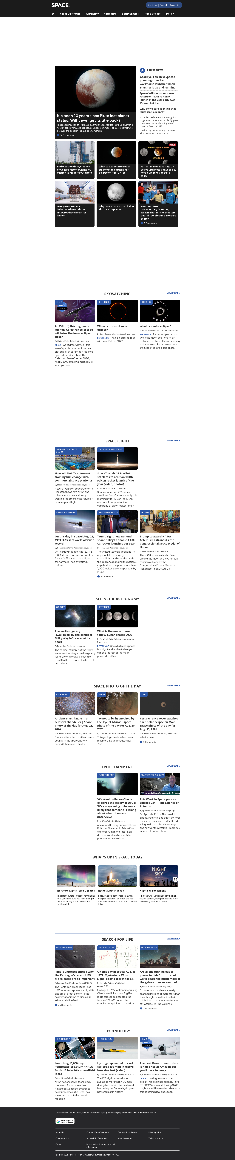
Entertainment (130, 13)
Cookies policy (62, 1138)
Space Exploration (70, 13)
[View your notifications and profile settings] (166, 5)
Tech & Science (152, 13)
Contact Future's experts (97, 1132)
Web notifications (156, 1138)
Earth (102, 694)
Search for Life (64, 947)
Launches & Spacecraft (111, 449)
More (169, 13)
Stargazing (110, 13)
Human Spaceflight (66, 512)
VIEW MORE (173, 293)
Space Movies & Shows (152, 775)
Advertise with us (125, 1138)
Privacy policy (155, 1132)
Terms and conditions (127, 1132)
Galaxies (60, 607)
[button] (175, 5)
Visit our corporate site (144, 1112)
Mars (143, 694)
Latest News (155, 70)
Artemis (145, 512)
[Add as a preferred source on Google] (65, 1121)
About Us (59, 1132)
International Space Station (66, 450)
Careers (59, 1144)
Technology (63, 1039)
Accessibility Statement (97, 1138)
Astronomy (92, 13)
